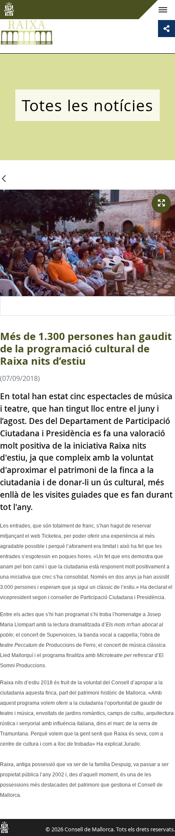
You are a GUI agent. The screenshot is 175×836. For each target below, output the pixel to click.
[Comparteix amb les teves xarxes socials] (166, 28)
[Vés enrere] (4, 179)
